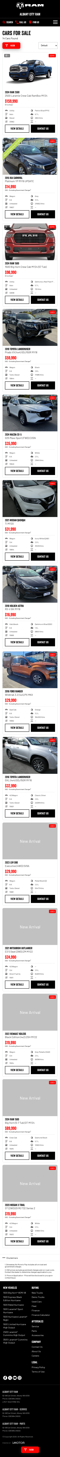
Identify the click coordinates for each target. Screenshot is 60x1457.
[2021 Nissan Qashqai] (30, 498)
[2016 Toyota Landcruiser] (30, 755)
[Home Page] (30, 5)
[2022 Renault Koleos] (30, 1012)
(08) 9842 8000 (14, 1398)
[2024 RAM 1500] (30, 241)
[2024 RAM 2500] (30, 70)
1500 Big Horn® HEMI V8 (14, 1292)
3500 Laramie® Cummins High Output (15, 1341)
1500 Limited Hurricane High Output (14, 1326)
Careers (35, 1355)
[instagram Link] (20, 1378)
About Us (36, 1351)
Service (35, 1326)
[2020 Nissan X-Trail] (30, 1183)
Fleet (34, 1306)
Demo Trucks (38, 1297)
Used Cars (37, 1301)
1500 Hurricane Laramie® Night (15, 1318)
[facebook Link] (5, 1378)
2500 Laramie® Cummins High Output (14, 1334)
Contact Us (42, 128)
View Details (17, 128)
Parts (34, 1330)
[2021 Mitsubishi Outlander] (30, 926)
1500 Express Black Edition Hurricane (12, 1299)
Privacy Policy (38, 1367)
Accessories (38, 1335)
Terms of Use (38, 1371)
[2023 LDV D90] (30, 841)
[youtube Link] (15, 1378)
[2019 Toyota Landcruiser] (30, 327)
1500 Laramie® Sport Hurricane (13, 1311)
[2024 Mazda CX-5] (30, 413)
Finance (36, 1310)
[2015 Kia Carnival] (30, 156)
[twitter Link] (10, 1378)
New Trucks (37, 1292)
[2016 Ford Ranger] (30, 669)
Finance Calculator (41, 1315)
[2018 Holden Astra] (30, 584)
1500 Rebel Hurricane (13, 1304)
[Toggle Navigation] (55, 22)
